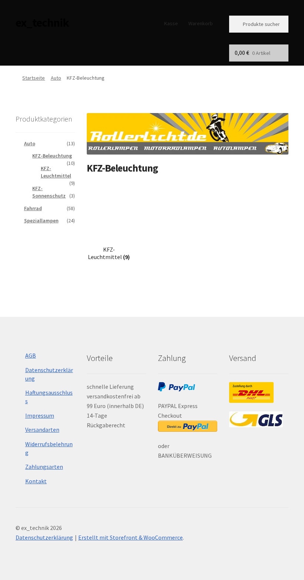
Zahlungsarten (44, 466)
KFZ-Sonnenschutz (49, 192)
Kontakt (36, 481)
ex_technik (42, 22)
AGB (30, 355)
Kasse (171, 23)
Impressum (39, 415)
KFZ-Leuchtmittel (56, 172)
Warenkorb (200, 23)
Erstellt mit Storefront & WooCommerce (130, 537)
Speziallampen (41, 220)
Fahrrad (33, 208)
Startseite (33, 77)
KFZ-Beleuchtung (52, 155)
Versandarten (42, 429)
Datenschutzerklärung (44, 537)
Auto (56, 77)
